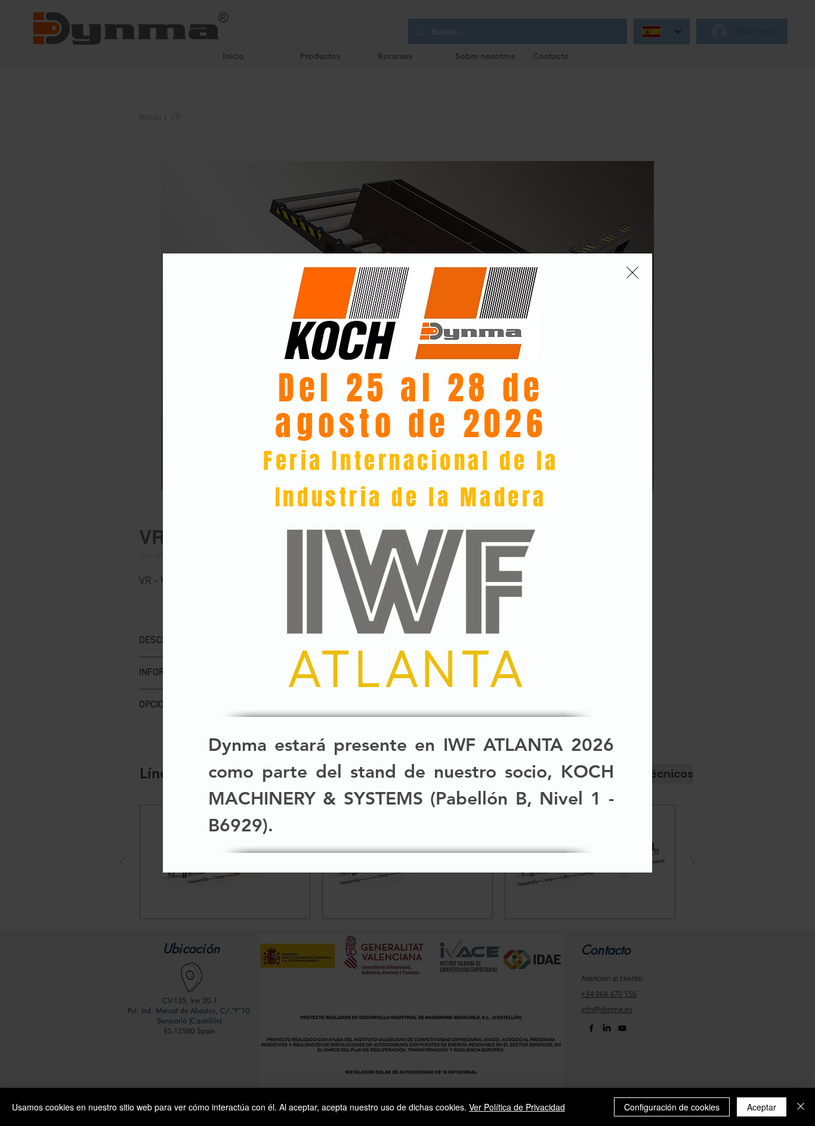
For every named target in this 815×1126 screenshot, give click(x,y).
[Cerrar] (801, 1106)
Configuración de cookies (672, 1107)
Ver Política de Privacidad (517, 1107)
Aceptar (761, 1107)
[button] (632, 273)
